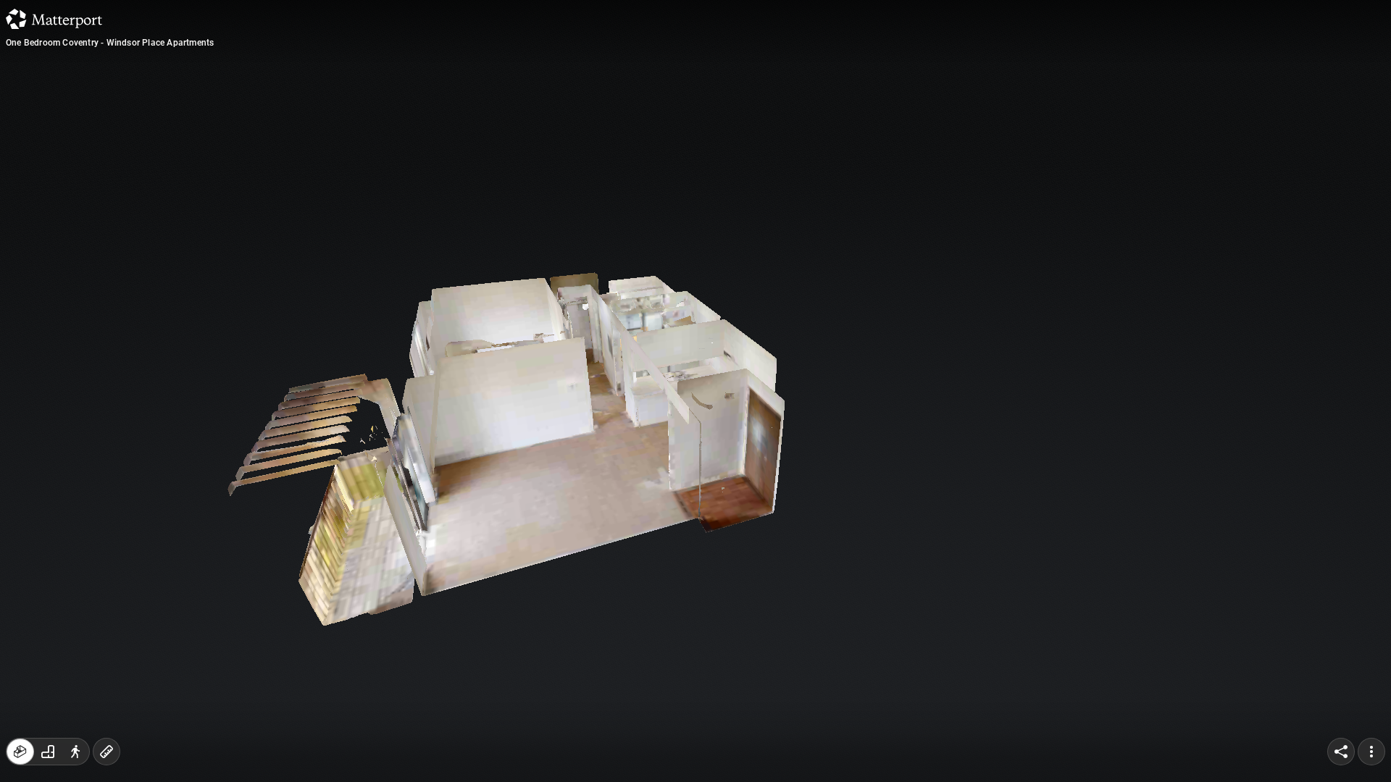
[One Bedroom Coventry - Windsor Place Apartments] (695, 391)
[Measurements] (106, 751)
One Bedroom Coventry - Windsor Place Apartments (110, 43)
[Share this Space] (1341, 751)
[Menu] (1371, 751)
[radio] (20, 752)
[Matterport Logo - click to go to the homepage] (54, 19)
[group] (48, 751)
